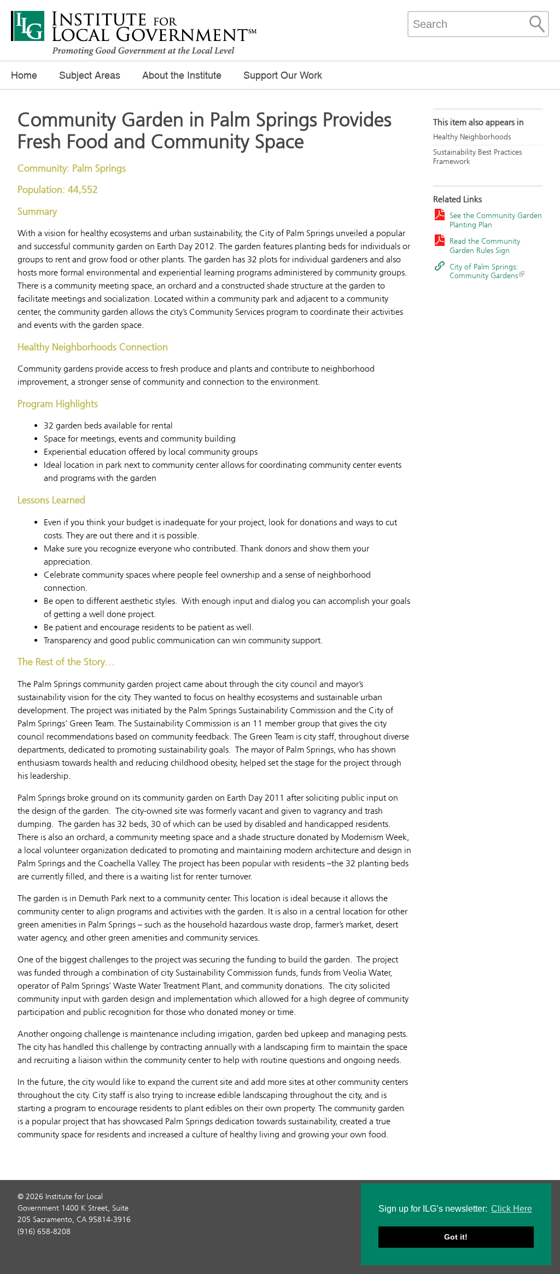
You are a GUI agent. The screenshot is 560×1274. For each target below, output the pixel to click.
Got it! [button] (456, 1236)
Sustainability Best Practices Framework (477, 157)
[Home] (134, 54)
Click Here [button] (511, 1208)
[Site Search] (537, 24)
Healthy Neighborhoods (472, 137)
